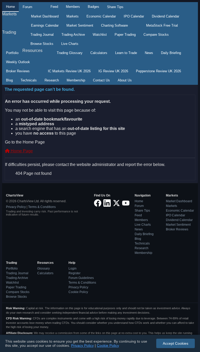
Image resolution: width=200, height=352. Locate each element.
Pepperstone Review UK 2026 (158, 71)
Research (52, 80)
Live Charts (69, 44)
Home (10, 7)
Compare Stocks (156, 35)
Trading (9, 32)
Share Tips (115, 7)
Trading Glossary (70, 53)
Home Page (21, 151)
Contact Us (101, 80)
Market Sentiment (79, 25)
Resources (32, 50)
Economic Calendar (101, 16)
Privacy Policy (16, 207)
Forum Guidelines (81, 278)
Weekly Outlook (18, 62)
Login (72, 268)
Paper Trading (125, 35)
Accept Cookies (175, 343)
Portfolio (12, 53)
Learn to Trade (126, 53)
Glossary (43, 268)
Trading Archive (73, 35)
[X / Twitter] (116, 203)
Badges (93, 7)
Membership (76, 80)
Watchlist (100, 35)
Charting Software (114, 25)
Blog (9, 80)
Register (74, 273)
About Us (125, 80)
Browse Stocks (41, 44)
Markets (9, 14)
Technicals (29, 80)
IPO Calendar (134, 16)
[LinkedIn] (107, 203)
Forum (27, 7)
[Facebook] (97, 203)
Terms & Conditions (42, 207)
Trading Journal (42, 35)
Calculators (98, 53)
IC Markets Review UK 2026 (69, 71)
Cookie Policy (78, 292)
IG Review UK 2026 (113, 71)
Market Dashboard (45, 16)
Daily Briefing (171, 53)
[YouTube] (125, 203)
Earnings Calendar (45, 25)
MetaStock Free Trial (162, 25)
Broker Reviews (18, 71)
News (149, 53)
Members (73, 7)
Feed (54, 7)
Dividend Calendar (165, 16)
